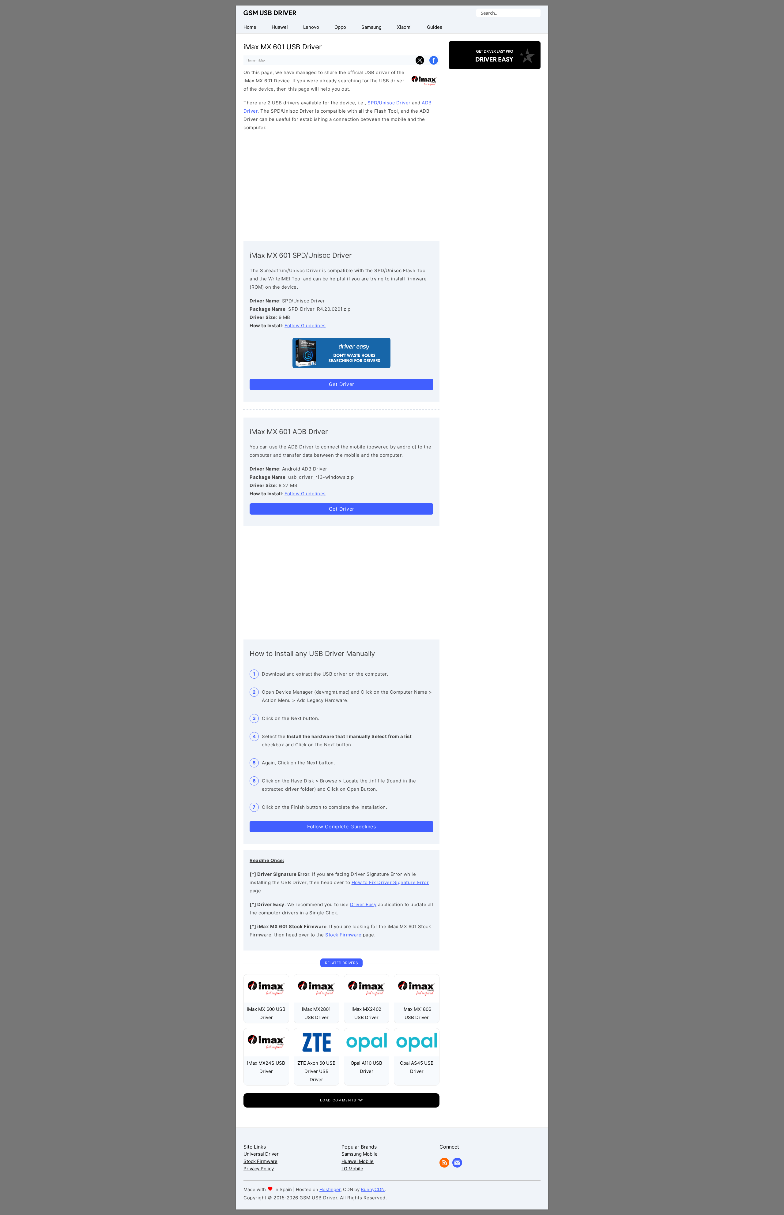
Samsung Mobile (359, 1154)
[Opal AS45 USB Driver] (416, 1055)
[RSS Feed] (444, 1166)
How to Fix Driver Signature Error (390, 882)
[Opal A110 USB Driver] (366, 1055)
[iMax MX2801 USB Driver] (316, 1001)
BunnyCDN (373, 1189)
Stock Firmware (343, 935)
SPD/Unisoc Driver (389, 103)
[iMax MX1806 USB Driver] (416, 1001)
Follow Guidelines (305, 325)
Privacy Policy (258, 1169)
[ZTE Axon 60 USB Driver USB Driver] (316, 1055)
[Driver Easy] (495, 63)
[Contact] (457, 1166)
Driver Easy (363, 904)
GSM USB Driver (269, 13)
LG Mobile (352, 1169)
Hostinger (330, 1189)
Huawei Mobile (357, 1161)
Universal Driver (261, 1154)
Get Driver (341, 384)
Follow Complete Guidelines (341, 826)
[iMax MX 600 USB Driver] (266, 1001)
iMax (262, 60)
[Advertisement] (341, 184)
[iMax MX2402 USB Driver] (366, 1001)
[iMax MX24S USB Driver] (266, 1055)
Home (251, 60)
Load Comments (339, 1100)
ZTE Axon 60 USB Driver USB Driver (316, 1071)
